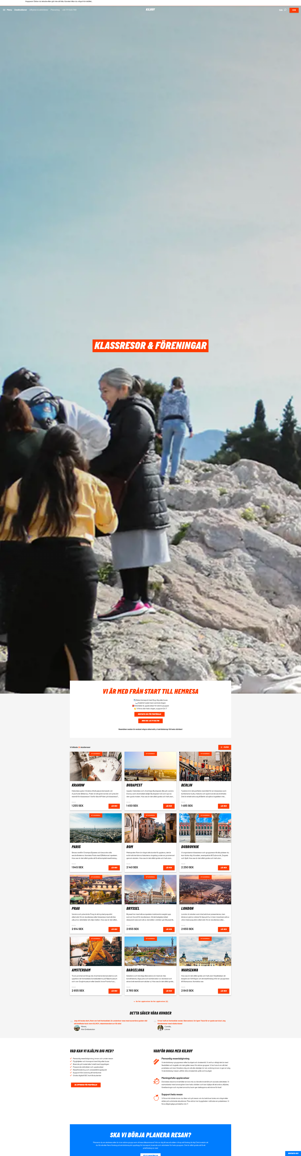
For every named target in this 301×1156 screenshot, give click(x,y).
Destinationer (20, 10)
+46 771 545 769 (69, 10)
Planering (55, 10)
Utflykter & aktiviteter (38, 10)
